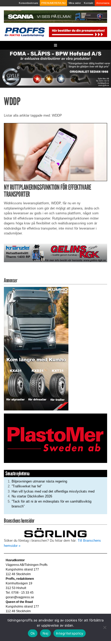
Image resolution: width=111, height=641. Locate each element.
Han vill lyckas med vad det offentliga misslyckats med (53, 491)
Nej (45, 633)
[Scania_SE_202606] (55, 16)
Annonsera (102, 3)
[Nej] (104, 627)
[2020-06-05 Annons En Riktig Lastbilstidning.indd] (55, 252)
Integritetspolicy (69, 633)
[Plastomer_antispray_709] (55, 438)
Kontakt (88, 3)
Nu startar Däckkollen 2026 (32, 496)
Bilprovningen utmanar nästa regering (39, 481)
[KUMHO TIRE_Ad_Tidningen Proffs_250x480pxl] (36, 348)
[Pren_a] (77, 31)
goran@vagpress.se (20, 597)
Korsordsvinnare (28, 3)
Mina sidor (75, 3)
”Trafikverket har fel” (27, 486)
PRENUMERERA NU (53, 3)
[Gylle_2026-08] (55, 68)
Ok (32, 633)
